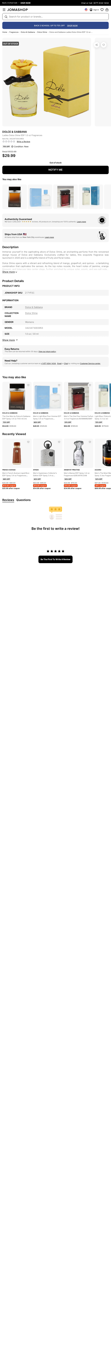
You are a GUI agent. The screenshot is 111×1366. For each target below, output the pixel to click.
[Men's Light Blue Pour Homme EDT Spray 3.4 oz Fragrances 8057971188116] (59, 385)
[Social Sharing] (96, 45)
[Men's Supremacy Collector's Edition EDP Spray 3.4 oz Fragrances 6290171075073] (59, 442)
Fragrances (13, 32)
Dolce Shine (42, 32)
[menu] (4, 9)
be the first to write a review (55, 559)
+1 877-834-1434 (48, 363)
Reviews (8, 500)
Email (59, 363)
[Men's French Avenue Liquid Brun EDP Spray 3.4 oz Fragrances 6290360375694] (28, 442)
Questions (23, 500)
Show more (8, 271)
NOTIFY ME (55, 169)
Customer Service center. (90, 363)
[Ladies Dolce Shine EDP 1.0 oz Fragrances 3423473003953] (103, 45)
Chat (66, 363)
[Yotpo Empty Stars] (8, 141)
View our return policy (47, 351)
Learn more (81, 222)
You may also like (11, 179)
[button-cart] (107, 9)
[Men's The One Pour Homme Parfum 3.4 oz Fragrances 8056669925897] (90, 385)
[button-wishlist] (102, 9)
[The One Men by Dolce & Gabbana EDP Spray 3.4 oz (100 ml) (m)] (28, 385)
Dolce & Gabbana (28, 32)
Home (4, 32)
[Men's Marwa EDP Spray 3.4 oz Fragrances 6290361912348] (90, 442)
